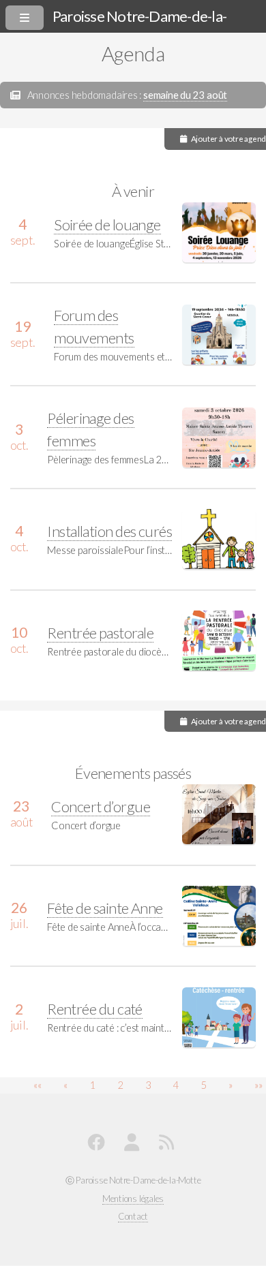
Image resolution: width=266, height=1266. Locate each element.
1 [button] (92, 1085)
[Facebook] (98, 1145)
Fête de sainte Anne (105, 908)
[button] (37, 1085)
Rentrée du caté (95, 1009)
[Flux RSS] (169, 1145)
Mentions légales (133, 1198)
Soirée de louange (107, 224)
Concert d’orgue (100, 806)
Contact (133, 1216)
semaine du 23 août (185, 95)
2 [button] (120, 1085)
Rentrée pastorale (100, 632)
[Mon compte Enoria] (134, 1145)
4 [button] (176, 1085)
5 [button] (204, 1085)
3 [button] (148, 1085)
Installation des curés (109, 531)
